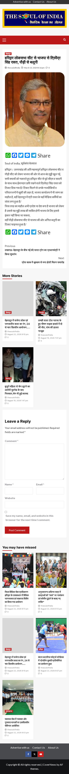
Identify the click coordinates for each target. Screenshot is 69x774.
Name (9, 484)
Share (44, 155)
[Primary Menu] (5, 40)
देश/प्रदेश (42, 584)
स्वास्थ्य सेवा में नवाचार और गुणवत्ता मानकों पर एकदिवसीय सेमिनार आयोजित (17, 722)
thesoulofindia (14, 68)
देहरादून (8, 54)
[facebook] (28, 754)
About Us (51, 1)
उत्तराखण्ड (9, 711)
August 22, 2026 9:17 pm (17, 609)
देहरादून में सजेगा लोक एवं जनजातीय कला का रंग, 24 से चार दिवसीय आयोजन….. (17, 324)
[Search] (65, 39)
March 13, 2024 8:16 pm (34, 68)
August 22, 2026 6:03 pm (18, 733)
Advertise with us (22, 1)
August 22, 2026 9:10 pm (18, 334)
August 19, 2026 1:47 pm (17, 400)
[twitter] (34, 754)
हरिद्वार (8, 584)
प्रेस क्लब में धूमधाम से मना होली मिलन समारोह (43, 260)
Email (40, 484)
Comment (11, 440)
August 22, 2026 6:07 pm (51, 671)
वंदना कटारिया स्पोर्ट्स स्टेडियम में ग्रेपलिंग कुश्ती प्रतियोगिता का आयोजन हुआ (51, 660)
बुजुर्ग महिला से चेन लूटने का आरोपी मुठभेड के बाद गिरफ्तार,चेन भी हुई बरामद (17, 390)
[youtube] (40, 754)
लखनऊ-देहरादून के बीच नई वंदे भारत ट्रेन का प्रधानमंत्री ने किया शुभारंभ (32, 250)
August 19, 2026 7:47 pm (51, 338)
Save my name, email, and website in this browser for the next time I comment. (29, 517)
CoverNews (49, 764)
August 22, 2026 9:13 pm (51, 609)
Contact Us (38, 1)
